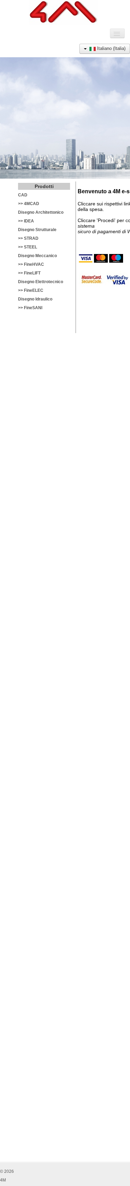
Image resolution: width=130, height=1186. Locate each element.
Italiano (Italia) (110, 48)
